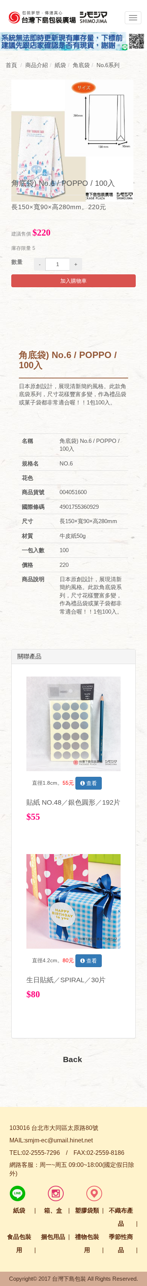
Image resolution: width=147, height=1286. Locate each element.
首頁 (11, 65)
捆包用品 (53, 1237)
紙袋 (19, 1210)
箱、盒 (53, 1210)
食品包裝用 (19, 1243)
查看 (91, 783)
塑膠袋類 (87, 1210)
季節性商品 (121, 1243)
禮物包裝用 (87, 1243)
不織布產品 (121, 1217)
